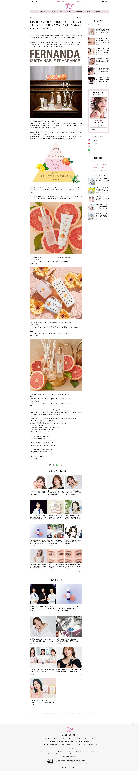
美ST (61, 751)
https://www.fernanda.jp (37, 438)
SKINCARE (42, 12)
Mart (56, 751)
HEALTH (88, 12)
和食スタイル (70, 751)
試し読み (103, 126)
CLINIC (97, 12)
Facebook (95, 152)
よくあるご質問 (53, 744)
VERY (47, 751)
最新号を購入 (94, 126)
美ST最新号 (64, 1)
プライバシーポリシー (81, 744)
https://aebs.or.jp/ (83, 763)
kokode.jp (65, 753)
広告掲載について (70, 744)
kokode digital (90, 753)
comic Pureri (99, 751)
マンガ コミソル (49, 753)
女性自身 (77, 751)
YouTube (95, 143)
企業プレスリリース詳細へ (37, 456)
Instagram (95, 140)
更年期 (72, 741)
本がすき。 (58, 753)
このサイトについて (44, 744)
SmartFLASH (84, 751)
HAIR (61, 12)
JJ (37, 751)
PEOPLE (69, 12)
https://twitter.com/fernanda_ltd (40, 452)
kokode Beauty (72, 753)
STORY (51, 751)
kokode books (81, 753)
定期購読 (94, 129)
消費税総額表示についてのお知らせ (69, 756)
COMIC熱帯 (91, 751)
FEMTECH (79, 12)
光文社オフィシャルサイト (93, 744)
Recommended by (76, 571)
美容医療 (67, 741)
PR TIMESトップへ (35, 458)
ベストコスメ (72, 1)
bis (64, 751)
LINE (94, 149)
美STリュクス (80, 1)
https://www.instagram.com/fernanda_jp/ (42, 445)
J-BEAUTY (58, 1)
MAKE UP (52, 12)
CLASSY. (42, 751)
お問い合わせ (62, 744)
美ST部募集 (104, 1)
